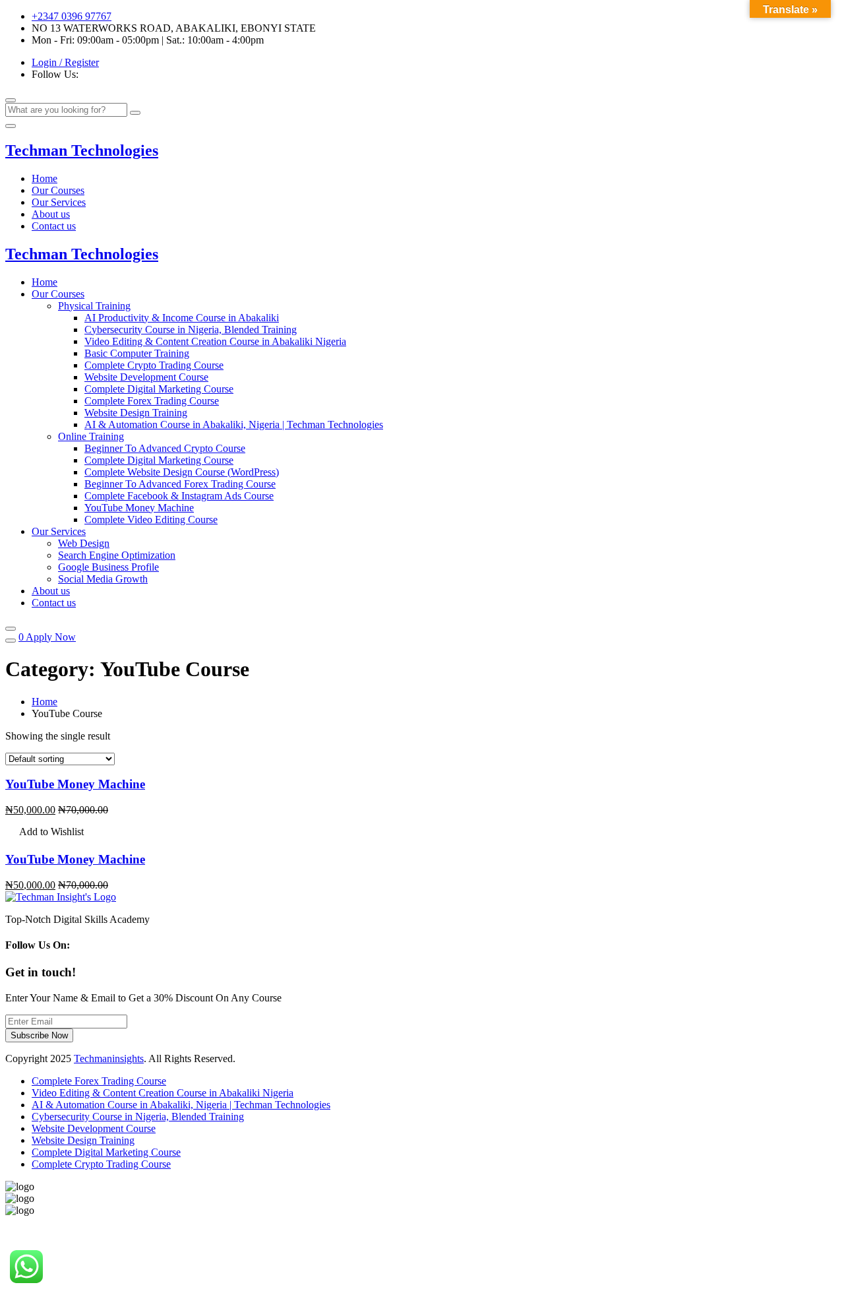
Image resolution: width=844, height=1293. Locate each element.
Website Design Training (135, 412)
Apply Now (51, 637)
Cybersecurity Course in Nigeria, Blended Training (190, 329)
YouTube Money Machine (139, 507)
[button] (44, 833)
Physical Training (94, 305)
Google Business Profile (108, 567)
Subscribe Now (39, 1035)
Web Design (83, 543)
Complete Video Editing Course (151, 519)
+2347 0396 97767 (71, 16)
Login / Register (65, 62)
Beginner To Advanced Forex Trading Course (180, 483)
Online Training (91, 436)
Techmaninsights (109, 1058)
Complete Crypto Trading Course (154, 365)
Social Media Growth (103, 578)
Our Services (59, 202)
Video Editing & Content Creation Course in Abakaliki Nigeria (215, 341)
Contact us (54, 226)
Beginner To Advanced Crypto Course (164, 448)
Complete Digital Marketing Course (158, 388)
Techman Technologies (81, 150)
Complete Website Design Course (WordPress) (181, 472)
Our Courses (58, 190)
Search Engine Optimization (116, 555)
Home (44, 178)
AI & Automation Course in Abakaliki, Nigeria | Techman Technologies (233, 424)
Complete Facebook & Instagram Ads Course (179, 495)
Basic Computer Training (136, 353)
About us (51, 214)
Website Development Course (146, 377)
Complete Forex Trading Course (151, 400)
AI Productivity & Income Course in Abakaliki (181, 317)
